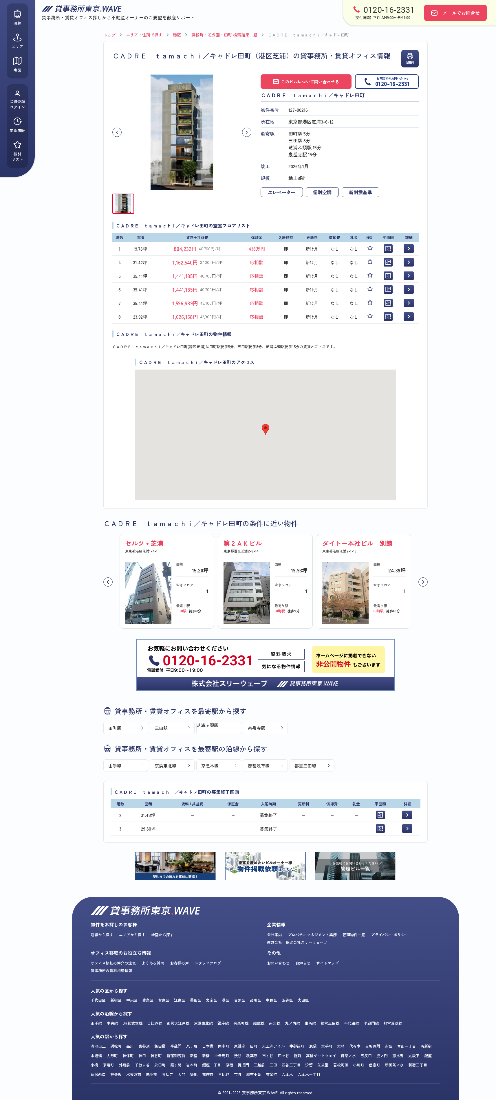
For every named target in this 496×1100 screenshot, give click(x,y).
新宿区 (116, 1000)
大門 (181, 1074)
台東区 (163, 1000)
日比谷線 (154, 1023)
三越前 (259, 1065)
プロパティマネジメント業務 (312, 934)
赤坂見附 (372, 1046)
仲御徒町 (296, 1046)
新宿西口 (98, 1074)
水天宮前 (133, 1074)
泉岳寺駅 (297, 154)
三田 (273, 1065)
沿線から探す (102, 934)
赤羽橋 (151, 1074)
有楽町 (271, 1074)
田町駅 (295, 133)
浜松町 (116, 1046)
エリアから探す (132, 934)
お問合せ (461, 12)
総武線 (258, 1023)
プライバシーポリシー (390, 934)
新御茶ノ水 (394, 1065)
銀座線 (223, 1023)
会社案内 (274, 934)
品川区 (255, 1000)
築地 (193, 1074)
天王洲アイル (273, 1046)
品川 (130, 1046)
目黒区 (239, 1000)
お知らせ (302, 963)
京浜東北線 (165, 766)
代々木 (354, 1046)
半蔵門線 (371, 1023)
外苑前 (124, 1065)
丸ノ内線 (292, 1023)
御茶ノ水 (348, 1055)
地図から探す (162, 934)
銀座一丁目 (211, 1065)
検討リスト (17, 156)
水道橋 (96, 1055)
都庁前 (207, 1074)
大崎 (341, 1046)
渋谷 (237, 1055)
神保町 (128, 1055)
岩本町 (191, 1065)
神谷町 (156, 1055)
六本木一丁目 (309, 1074)
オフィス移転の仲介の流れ (113, 963)
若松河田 (340, 1065)
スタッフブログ (208, 963)
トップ (109, 35)
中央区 (132, 1000)
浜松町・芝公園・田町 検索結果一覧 (224, 35)
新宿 (193, 1055)
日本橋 (207, 1046)
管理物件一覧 (354, 934)
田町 (253, 1046)
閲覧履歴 (17, 130)
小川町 (358, 1065)
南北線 (274, 1023)
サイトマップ (327, 963)
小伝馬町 (221, 1055)
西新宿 (426, 1046)
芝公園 (323, 1065)
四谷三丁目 (291, 1065)
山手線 (114, 766)
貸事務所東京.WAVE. (260, 1092)
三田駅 (295, 140)
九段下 (414, 1055)
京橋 (94, 1065)
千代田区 (98, 1000)
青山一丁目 (406, 1046)
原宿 (229, 1065)
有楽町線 (240, 1023)
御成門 (243, 1065)
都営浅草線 (259, 766)
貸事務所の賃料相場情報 (111, 970)
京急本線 (210, 766)
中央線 (112, 1023)
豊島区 (147, 1000)
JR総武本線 (132, 1023)
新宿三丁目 (417, 1065)
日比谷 (223, 1074)
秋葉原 (251, 1055)
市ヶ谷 (267, 1055)
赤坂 (388, 1046)
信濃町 (374, 1065)
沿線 (17, 23)
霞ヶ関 (176, 1065)
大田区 (303, 1000)
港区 (177, 35)
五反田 (366, 1055)
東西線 (310, 1023)
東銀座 (239, 1046)
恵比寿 (398, 1055)
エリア (17, 46)
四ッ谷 (283, 1055)
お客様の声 (179, 963)
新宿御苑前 (175, 1055)
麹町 (297, 1055)
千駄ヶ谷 (142, 1065)
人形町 (112, 1055)
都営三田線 (305, 766)
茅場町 (108, 1065)
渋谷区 (287, 1000)
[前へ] (108, 582)
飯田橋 (160, 1046)
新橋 (206, 1055)
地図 (17, 70)
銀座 (428, 1055)
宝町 (237, 1074)
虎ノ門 (382, 1055)
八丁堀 (191, 1046)
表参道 (144, 1046)
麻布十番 (253, 1074)
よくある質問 (153, 963)
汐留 (309, 1065)
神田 (142, 1055)
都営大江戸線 (178, 1023)
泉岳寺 (167, 1074)
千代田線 (351, 1023)
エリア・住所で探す (144, 35)
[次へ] (423, 582)
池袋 (312, 1046)
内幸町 (223, 1046)
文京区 (211, 1000)
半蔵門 (176, 1046)
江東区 (179, 1000)
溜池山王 (98, 1046)
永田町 (160, 1065)
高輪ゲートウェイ (321, 1055)
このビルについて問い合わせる (310, 82)
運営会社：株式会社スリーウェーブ (297, 942)
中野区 (271, 1000)
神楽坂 (116, 1074)
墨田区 (195, 1000)
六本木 (287, 1074)
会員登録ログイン (17, 104)
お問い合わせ (278, 963)
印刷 (410, 62)
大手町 (326, 1046)
